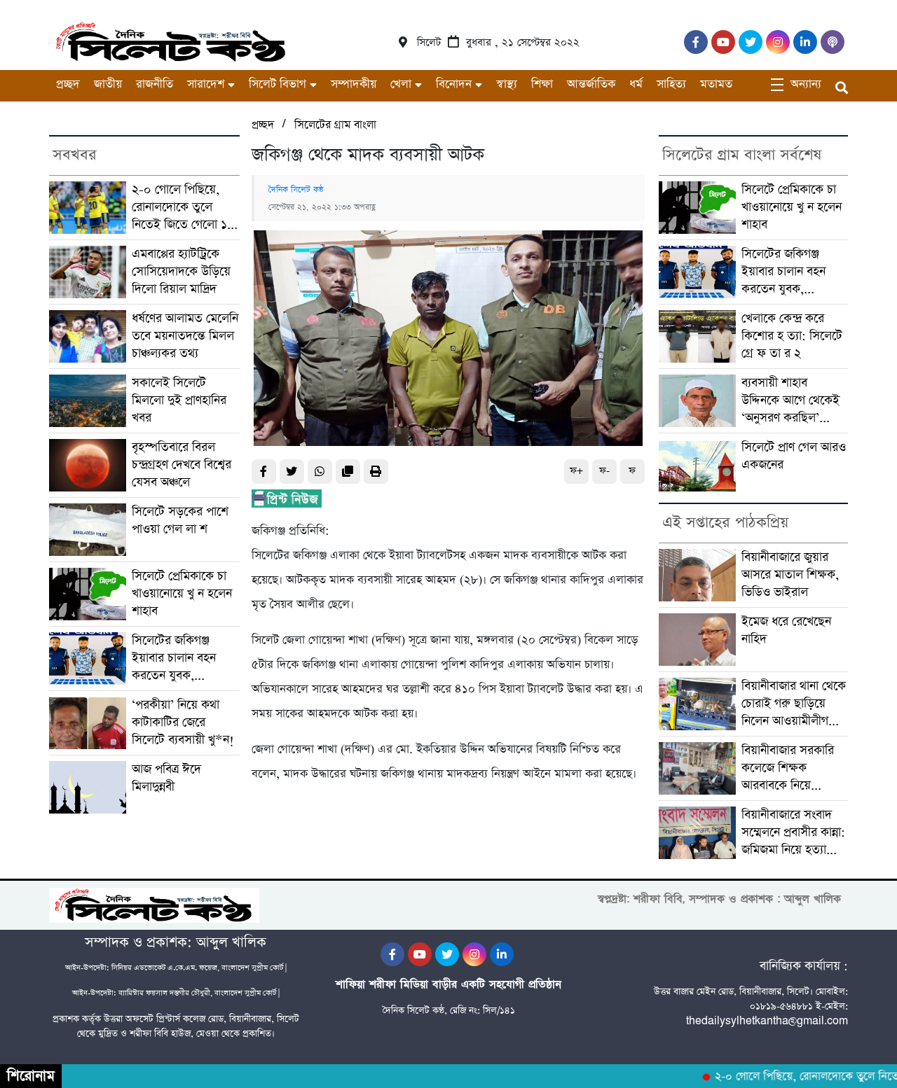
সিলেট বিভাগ (277, 84)
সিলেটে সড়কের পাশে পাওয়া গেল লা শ (180, 520)
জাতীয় (108, 84)
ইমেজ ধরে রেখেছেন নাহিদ (786, 630)
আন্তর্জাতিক (591, 84)
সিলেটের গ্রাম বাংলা (335, 125)
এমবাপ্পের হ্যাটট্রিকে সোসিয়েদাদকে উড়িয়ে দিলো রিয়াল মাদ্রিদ (181, 272)
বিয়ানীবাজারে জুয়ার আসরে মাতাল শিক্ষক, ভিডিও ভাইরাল (790, 575)
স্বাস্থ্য (506, 84)
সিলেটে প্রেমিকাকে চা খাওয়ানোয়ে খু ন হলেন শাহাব (182, 594)
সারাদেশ (205, 84)
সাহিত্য (671, 84)
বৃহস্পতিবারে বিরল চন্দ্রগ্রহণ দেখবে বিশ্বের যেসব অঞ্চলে (181, 465)
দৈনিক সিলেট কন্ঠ (296, 189)
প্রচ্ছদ (68, 84)
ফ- (604, 470)
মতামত (716, 84)
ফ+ (576, 470)
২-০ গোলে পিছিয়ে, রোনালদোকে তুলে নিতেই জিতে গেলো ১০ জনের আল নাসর (183, 207)
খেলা (400, 84)
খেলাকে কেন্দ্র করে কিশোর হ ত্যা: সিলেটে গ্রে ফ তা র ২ (791, 336)
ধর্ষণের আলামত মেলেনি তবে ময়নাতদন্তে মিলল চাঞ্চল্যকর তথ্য (185, 336)
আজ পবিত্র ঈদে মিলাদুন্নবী (166, 778)
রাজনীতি (154, 84)
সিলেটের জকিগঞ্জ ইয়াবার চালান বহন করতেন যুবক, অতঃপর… (174, 658)
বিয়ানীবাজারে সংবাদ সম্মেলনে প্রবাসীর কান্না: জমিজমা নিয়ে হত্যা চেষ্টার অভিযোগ (793, 833)
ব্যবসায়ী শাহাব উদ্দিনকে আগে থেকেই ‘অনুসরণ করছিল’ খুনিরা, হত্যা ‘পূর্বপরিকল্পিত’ (790, 401)
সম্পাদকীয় (353, 84)
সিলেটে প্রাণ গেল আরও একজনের (793, 456)
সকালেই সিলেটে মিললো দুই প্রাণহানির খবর (179, 400)
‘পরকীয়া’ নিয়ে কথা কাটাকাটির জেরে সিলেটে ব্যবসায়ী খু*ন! (183, 722)
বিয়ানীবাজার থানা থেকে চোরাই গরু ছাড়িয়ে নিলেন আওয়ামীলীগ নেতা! (793, 704)
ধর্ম (636, 84)
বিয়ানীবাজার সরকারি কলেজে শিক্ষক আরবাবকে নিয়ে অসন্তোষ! (787, 768)
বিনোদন (454, 84)
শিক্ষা (542, 84)
